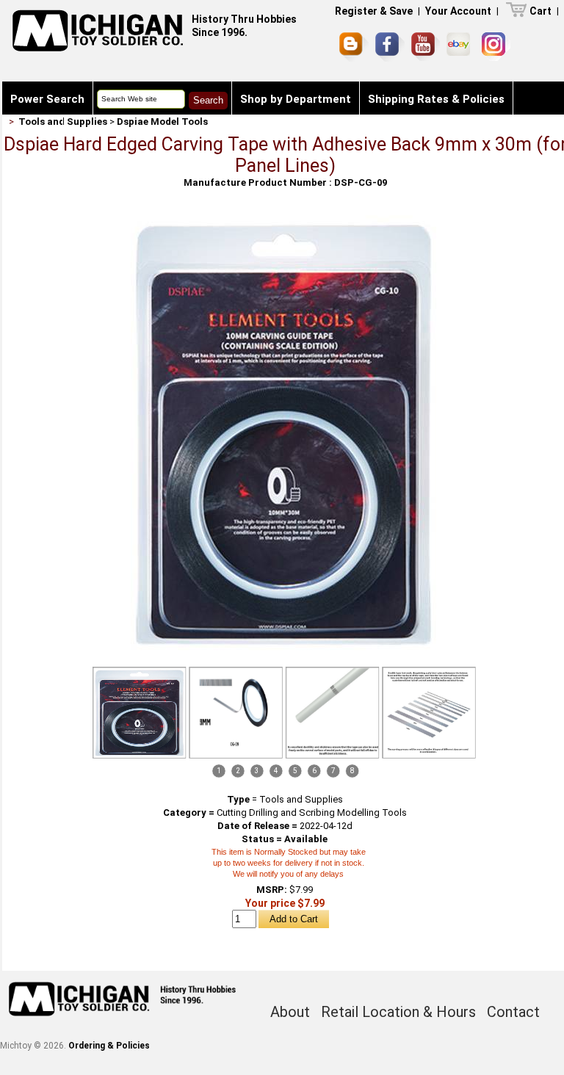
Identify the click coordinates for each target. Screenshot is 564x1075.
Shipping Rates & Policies (436, 99)
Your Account (458, 11)
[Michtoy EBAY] (460, 46)
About (290, 1012)
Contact (32, 132)
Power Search (47, 99)
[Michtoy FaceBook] (390, 47)
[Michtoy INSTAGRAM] (496, 46)
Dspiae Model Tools (162, 121)
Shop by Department (295, 99)
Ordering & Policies (109, 1045)
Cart (540, 11)
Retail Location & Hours (398, 1012)
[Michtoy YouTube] (425, 46)
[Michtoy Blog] (354, 47)
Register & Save (374, 11)
